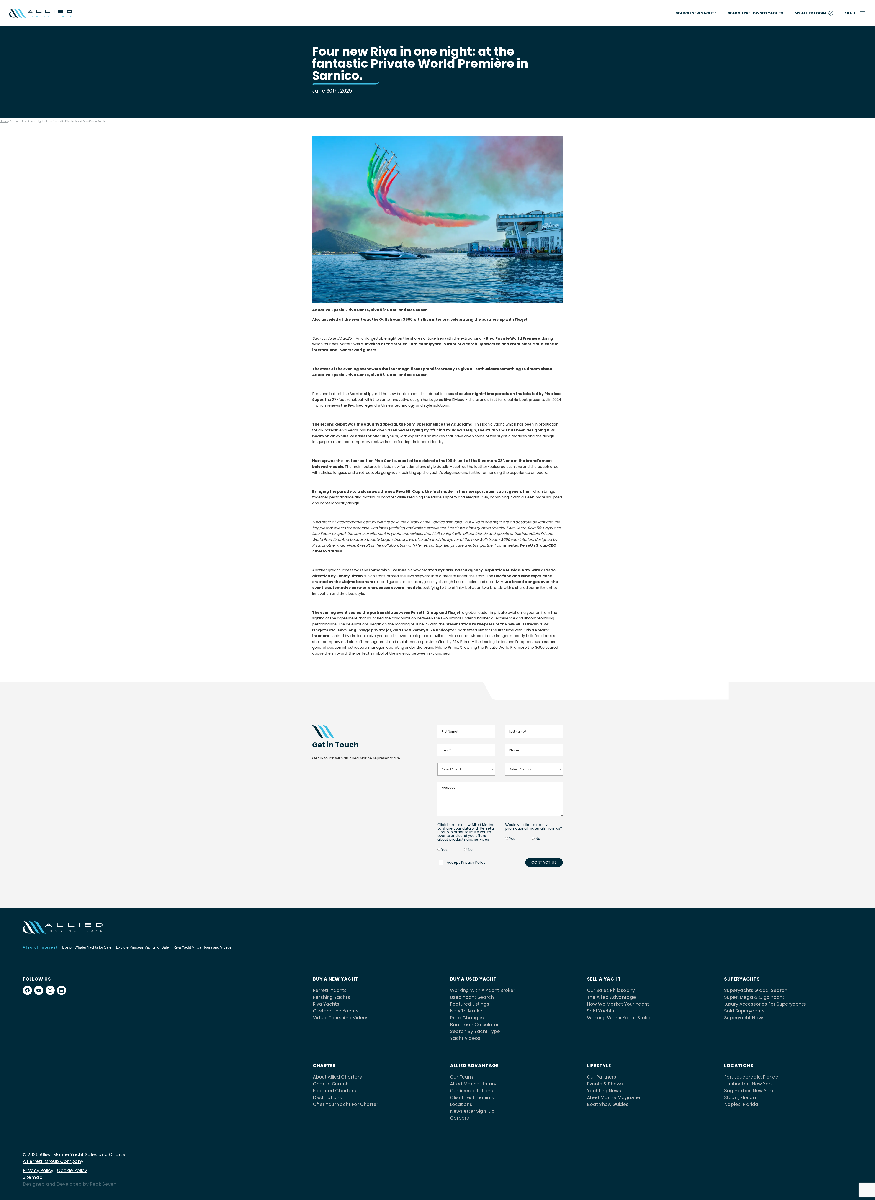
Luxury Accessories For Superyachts (765, 1004)
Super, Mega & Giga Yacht (754, 997)
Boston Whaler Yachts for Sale (86, 947)
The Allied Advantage (611, 997)
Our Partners (601, 1077)
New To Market (467, 1011)
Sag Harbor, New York (749, 1090)
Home (4, 121)
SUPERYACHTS (742, 979)
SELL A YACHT (604, 979)
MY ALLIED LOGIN (810, 13)
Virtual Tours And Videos (340, 1017)
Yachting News (604, 1090)
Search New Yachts (696, 13)
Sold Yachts (600, 1011)
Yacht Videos (465, 1038)
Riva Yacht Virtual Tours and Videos (202, 947)
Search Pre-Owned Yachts (755, 13)
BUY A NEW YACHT (335, 979)
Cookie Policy (72, 1170)
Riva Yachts (326, 1004)
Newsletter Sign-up (472, 1111)
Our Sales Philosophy (611, 990)
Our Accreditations (471, 1090)
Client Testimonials (472, 1097)
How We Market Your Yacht (618, 1004)
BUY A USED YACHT (473, 979)
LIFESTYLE (599, 1065)
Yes (444, 849)
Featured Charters (334, 1090)
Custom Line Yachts (335, 1011)
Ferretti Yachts (330, 990)
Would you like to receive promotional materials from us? (533, 826)
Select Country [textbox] (520, 769)
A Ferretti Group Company (53, 1161)
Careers (459, 1118)
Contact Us (544, 862)
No (470, 849)
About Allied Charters (337, 1077)
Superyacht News (744, 1017)
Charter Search (331, 1084)
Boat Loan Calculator (474, 1024)
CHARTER (324, 1065)
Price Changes (467, 1017)
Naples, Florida (741, 1104)
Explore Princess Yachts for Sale (142, 947)
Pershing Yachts (331, 997)
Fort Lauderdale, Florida (751, 1077)
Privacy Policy (473, 862)
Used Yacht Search (472, 997)
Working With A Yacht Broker (482, 990)
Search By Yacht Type (475, 1031)
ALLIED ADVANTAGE (474, 1065)
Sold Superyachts (744, 1011)
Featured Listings (469, 1004)
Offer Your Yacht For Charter (345, 1104)
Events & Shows (605, 1084)
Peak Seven (103, 1184)
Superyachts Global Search (755, 990)
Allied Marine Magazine (613, 1097)
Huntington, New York (748, 1084)
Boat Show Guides (607, 1104)
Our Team (461, 1077)
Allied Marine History (473, 1084)
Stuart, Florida (740, 1097)
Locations (461, 1104)
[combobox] (466, 769)
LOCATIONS (739, 1065)
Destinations (327, 1097)
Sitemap (32, 1177)
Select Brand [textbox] (451, 769)
